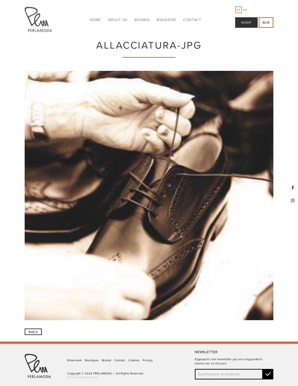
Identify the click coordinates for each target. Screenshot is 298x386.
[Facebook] (293, 188)
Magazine (166, 20)
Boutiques (92, 360)
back (33, 332)
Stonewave (91, 377)
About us (117, 20)
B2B (266, 22)
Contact (192, 20)
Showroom (74, 360)
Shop (246, 22)
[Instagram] (293, 200)
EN (245, 10)
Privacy (148, 360)
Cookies (134, 360)
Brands (142, 20)
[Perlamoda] (38, 20)
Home (95, 20)
